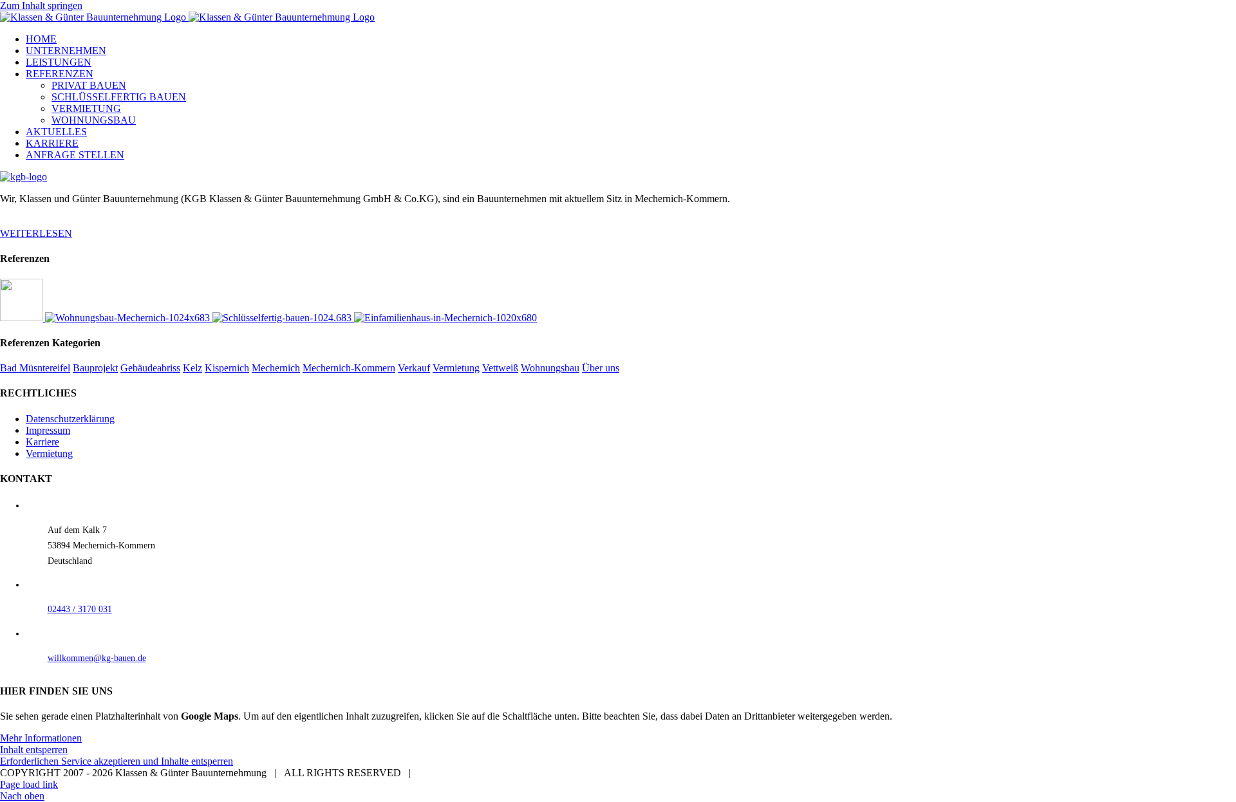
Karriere (42, 441)
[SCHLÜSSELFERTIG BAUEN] (283, 317)
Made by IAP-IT (452, 772)
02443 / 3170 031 (80, 609)
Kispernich (227, 367)
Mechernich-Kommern (349, 367)
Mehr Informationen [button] (41, 737)
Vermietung (456, 367)
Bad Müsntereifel (35, 367)
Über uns (600, 367)
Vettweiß (500, 367)
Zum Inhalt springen (41, 5)
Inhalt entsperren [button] (34, 749)
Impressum (48, 430)
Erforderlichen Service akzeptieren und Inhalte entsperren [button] (116, 761)
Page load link (29, 784)
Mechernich (276, 367)
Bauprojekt (95, 367)
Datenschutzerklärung (70, 418)
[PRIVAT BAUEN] (445, 317)
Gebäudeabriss (150, 367)
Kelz (192, 367)
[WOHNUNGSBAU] (128, 317)
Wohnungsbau (550, 367)
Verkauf (414, 367)
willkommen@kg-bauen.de (97, 658)
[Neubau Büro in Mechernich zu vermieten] (22, 317)
